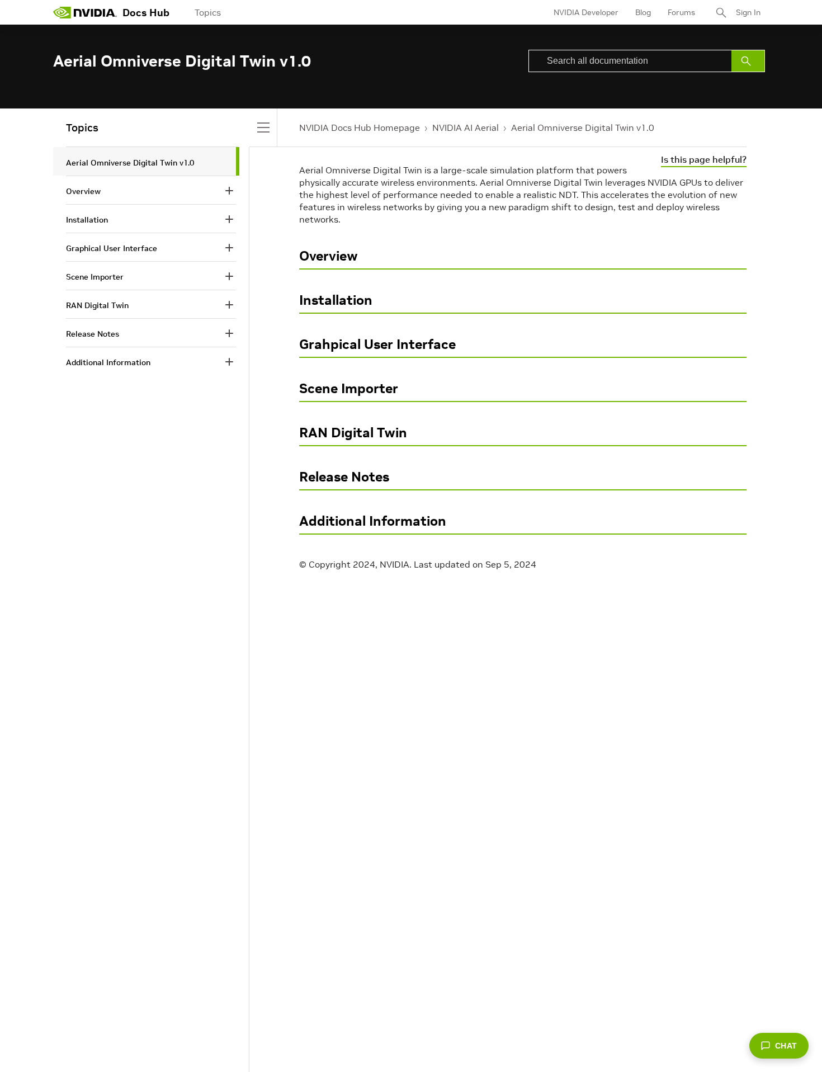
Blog (643, 12)
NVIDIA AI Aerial (465, 127)
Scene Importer (348, 388)
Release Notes (344, 476)
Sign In (748, 12)
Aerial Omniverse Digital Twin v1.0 (582, 127)
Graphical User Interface (111, 248)
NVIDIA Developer (586, 12)
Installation (335, 300)
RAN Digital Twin (353, 432)
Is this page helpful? (704, 159)
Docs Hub (145, 12)
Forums (681, 12)
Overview (328, 256)
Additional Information (372, 521)
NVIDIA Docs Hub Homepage (359, 127)
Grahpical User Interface (377, 344)
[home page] (85, 12)
